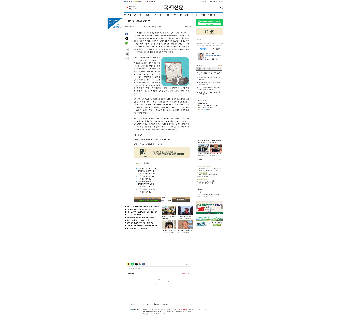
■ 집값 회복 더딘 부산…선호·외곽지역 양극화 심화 (139, 209)
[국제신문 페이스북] (141, 144)
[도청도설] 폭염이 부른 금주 (146, 176)
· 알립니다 (200, 192)
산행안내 (200, 107)
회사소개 (145, 309)
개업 (205, 105)
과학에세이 (202, 179)
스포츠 (174, 15)
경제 (141, 15)
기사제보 (175, 309)
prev (197, 207)
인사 (199, 105)
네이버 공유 (127, 43)
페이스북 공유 (127, 34)
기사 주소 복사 (127, 54)
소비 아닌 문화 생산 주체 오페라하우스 (207, 175)
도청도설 (147, 163)
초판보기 (215, 1)
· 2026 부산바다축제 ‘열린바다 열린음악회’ (208, 194)
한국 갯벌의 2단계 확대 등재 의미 (205, 176)
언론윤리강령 (192, 309)
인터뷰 (187, 15)
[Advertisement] (209, 125)
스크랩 (127, 59)
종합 (198, 69)
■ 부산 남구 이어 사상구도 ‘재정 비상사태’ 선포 (138, 228)
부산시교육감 (199, 43)
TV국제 (194, 15)
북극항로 (206, 43)
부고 (217, 105)
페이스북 (128, 1)
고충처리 (199, 309)
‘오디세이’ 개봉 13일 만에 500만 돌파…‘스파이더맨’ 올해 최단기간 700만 (185, 218)
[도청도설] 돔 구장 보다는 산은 (147, 168)
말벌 (210, 45)
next (222, 207)
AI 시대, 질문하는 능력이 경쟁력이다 (206, 181)
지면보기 (210, 1)
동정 (214, 105)
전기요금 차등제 (204, 45)
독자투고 (169, 309)
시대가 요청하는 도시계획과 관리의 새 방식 (208, 170)
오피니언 (202, 15)
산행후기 (205, 107)
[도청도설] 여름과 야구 (144, 192)
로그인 (199, 1)
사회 (129, 15)
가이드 (200, 109)
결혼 (208, 105)
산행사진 (211, 107)
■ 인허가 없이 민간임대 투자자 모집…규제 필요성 (139, 223)
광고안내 (157, 309)
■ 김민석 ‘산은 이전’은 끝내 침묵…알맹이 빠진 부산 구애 (141, 225)
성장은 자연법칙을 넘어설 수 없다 (206, 183)
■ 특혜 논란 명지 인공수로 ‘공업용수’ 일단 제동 (138, 220)
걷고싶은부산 (149, 304)
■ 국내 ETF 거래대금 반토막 (133, 215)
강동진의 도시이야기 (204, 166)
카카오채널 (139, 1)
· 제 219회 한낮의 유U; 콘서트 (205, 196)
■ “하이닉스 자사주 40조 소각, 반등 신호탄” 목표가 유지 (141, 212)
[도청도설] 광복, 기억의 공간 (146, 171)
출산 (211, 105)
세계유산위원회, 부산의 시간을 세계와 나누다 (209, 168)
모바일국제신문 (206, 309)
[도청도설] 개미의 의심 (144, 179)
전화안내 (151, 309)
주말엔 (167, 15)
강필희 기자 (127, 27)
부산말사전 (211, 15)
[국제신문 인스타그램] (155, 144)
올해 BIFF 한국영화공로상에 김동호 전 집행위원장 (185, 231)
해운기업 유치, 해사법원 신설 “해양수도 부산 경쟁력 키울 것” (203, 156)
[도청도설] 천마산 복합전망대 (146, 189)
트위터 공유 (127, 39)
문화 (160, 15)
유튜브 (146, 1)
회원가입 (204, 1)
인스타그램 (152, 1)
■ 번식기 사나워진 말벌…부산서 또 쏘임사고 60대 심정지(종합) (143, 206)
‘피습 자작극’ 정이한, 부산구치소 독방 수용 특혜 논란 (169, 231)
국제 (155, 15)
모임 (202, 105)
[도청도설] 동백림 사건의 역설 (147, 173)
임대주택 (217, 43)
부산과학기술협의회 (140, 304)
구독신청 (221, 1)
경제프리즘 (202, 173)
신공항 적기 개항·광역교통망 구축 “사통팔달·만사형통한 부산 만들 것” (216, 157)
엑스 (134, 1)
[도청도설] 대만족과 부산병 (146, 184)
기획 (180, 15)
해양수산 (148, 15)
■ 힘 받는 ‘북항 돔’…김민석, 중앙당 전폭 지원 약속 (139, 217)
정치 (135, 15)
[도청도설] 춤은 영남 (144, 186)
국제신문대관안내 (165, 304)
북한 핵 (212, 43)
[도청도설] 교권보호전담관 (145, 181)
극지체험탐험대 (217, 45)
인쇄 (127, 50)
